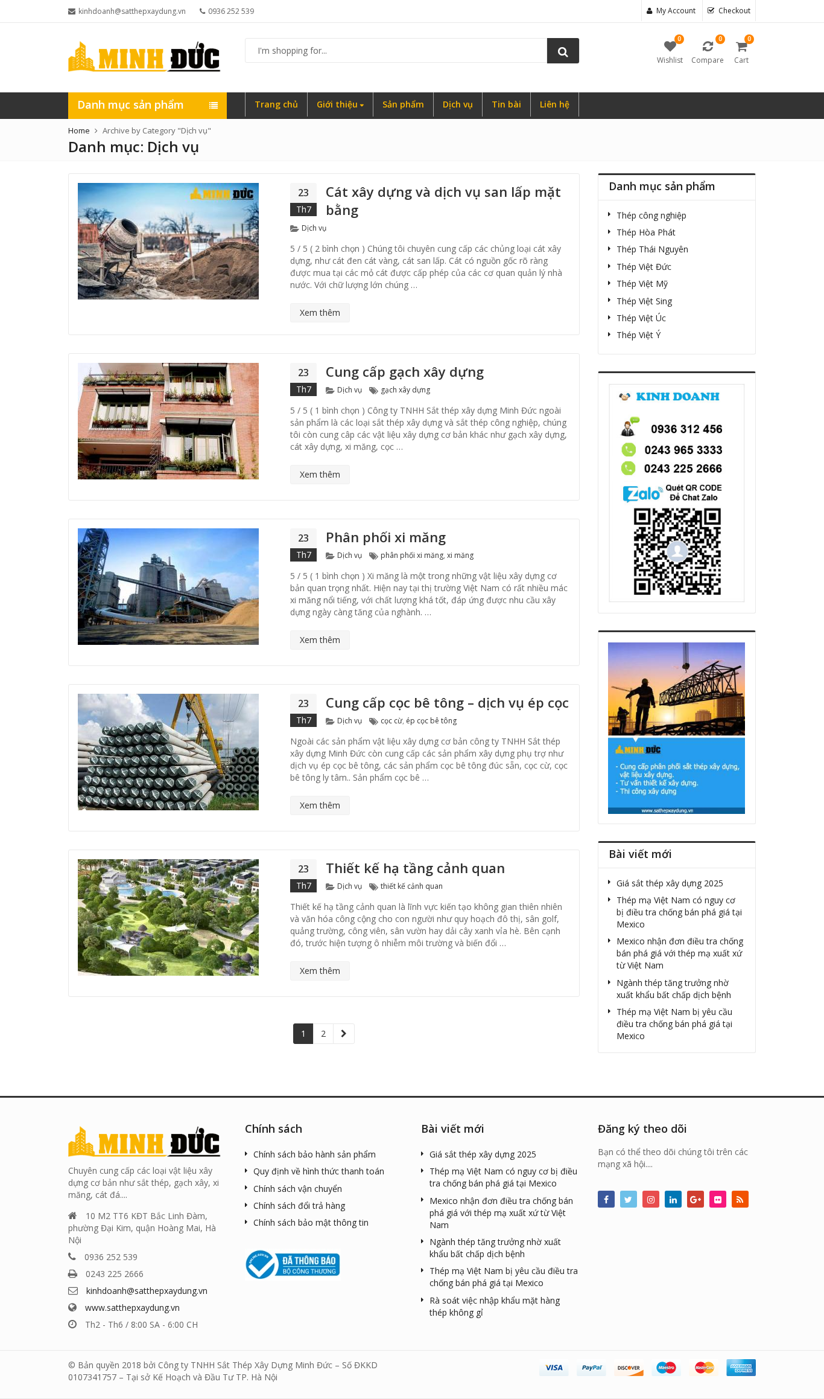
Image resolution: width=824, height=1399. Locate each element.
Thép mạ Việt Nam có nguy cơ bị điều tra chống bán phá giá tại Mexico (679, 912)
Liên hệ (554, 104)
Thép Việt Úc (641, 318)
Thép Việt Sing (644, 301)
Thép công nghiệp (651, 215)
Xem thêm (320, 312)
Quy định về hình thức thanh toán (318, 1171)
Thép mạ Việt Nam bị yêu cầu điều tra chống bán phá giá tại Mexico (674, 1024)
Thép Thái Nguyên (652, 249)
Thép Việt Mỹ (642, 283)
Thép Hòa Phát (646, 232)
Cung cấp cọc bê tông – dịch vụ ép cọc (447, 702)
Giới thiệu (338, 104)
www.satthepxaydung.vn (132, 1307)
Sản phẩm (403, 104)
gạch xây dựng (405, 390)
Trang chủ (276, 104)
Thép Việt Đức (643, 266)
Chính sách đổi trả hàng (299, 1205)
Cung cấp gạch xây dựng (405, 371)
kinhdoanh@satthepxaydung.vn (147, 1290)
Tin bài (506, 104)
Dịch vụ (458, 104)
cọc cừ (391, 721)
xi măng (460, 555)
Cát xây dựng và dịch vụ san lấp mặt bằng (443, 200)
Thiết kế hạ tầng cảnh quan (415, 868)
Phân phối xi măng (386, 537)
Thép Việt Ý (638, 335)
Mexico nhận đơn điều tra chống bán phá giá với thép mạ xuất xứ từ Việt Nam (679, 953)
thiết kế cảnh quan (412, 886)
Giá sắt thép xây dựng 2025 (669, 883)
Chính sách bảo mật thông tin (311, 1222)
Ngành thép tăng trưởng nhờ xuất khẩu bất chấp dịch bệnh (673, 988)
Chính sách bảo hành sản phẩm (314, 1154)
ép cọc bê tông (431, 721)
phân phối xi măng (412, 555)
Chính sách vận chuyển (297, 1188)
